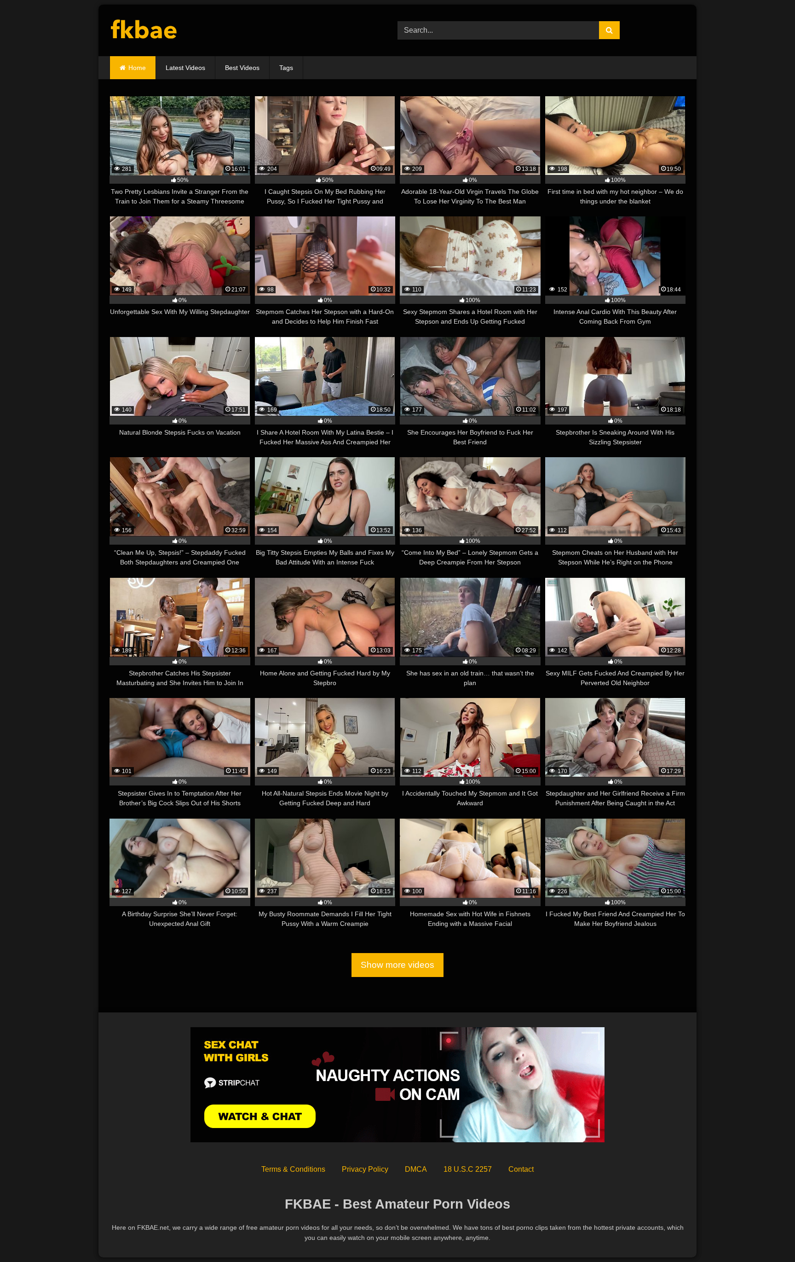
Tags (286, 67)
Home (137, 67)
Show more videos (397, 965)
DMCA (416, 1169)
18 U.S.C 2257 (468, 1169)
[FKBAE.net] (144, 30)
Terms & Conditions (293, 1169)
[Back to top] (766, 1235)
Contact (521, 1169)
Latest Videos (185, 67)
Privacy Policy (365, 1169)
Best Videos (242, 67)
